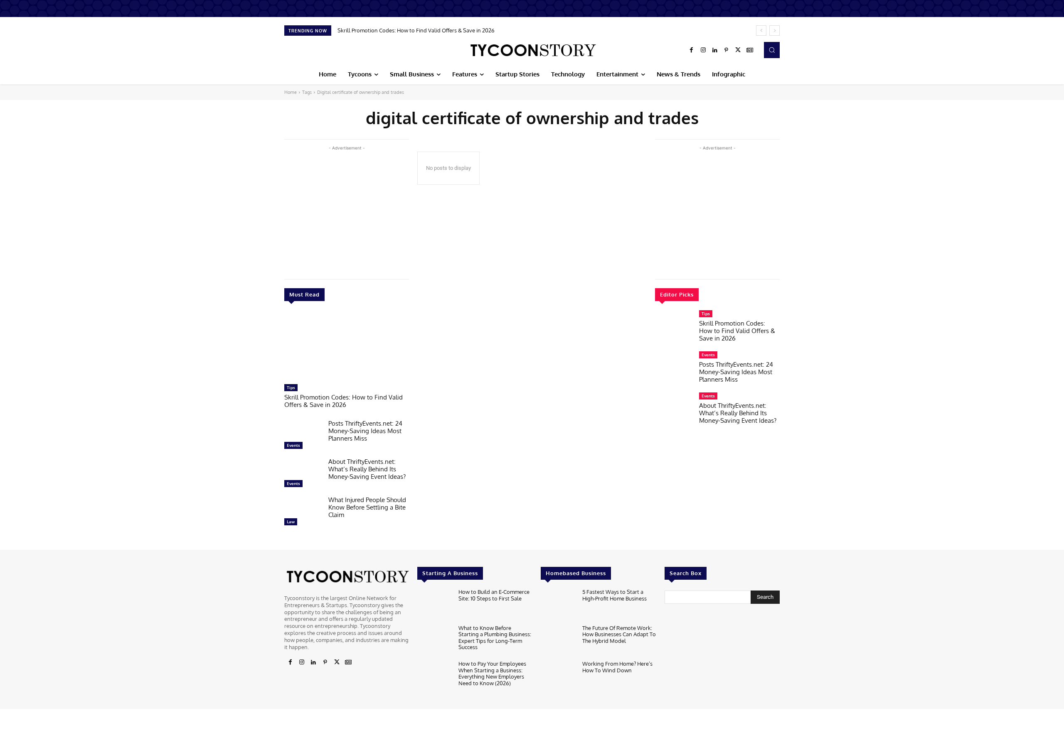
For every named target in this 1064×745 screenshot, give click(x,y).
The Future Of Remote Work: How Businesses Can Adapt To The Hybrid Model (619, 634)
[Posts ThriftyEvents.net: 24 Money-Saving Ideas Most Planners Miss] (303, 436)
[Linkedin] (715, 50)
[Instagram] (703, 50)
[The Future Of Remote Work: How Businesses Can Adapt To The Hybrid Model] (558, 640)
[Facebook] (691, 50)
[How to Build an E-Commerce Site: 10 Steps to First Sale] (434, 604)
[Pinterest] (726, 50)
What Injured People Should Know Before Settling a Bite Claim (367, 507)
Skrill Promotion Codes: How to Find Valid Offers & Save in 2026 (416, 30)
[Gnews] (750, 50)
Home (290, 92)
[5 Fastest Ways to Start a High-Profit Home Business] (558, 604)
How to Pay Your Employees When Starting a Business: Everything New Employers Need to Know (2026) (492, 673)
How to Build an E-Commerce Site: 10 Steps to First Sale (494, 595)
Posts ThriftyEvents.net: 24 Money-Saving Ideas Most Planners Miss (365, 430)
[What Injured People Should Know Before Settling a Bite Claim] (303, 513)
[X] (738, 50)
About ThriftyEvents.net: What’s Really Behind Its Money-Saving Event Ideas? (367, 469)
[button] (772, 50)
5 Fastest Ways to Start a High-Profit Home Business (614, 595)
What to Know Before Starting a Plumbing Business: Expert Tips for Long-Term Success (494, 638)
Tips (291, 387)
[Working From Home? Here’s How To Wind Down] (558, 676)
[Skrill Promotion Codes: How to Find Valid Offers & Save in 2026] (346, 347)
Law (291, 521)
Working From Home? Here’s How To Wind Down (617, 667)
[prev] (761, 30)
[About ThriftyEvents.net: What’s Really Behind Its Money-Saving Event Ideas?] (303, 475)
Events (293, 445)
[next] (774, 30)
